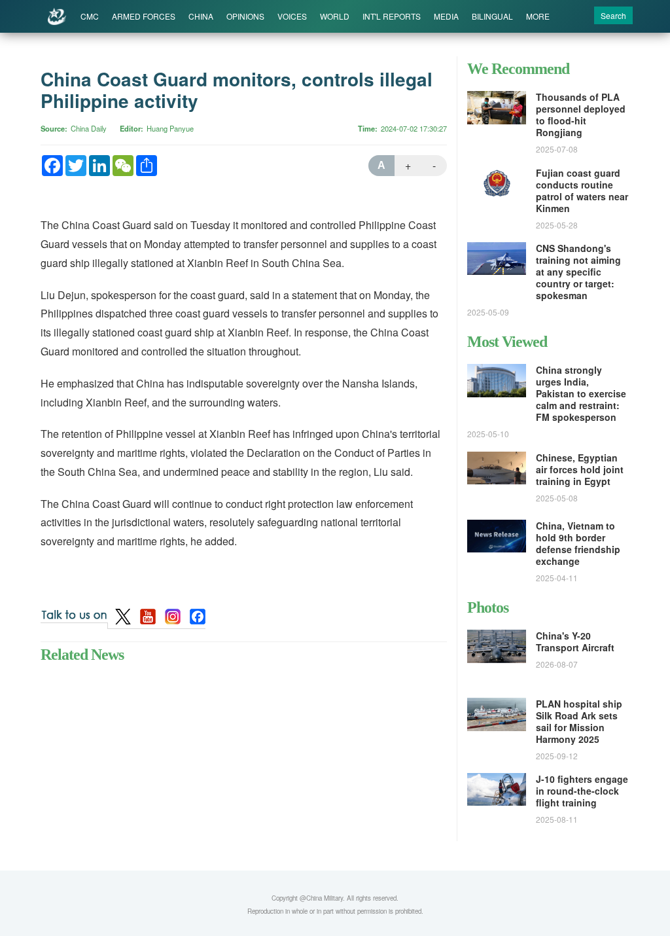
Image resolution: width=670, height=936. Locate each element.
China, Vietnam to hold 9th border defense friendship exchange (578, 543)
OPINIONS (245, 16)
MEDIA (446, 16)
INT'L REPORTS (391, 16)
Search (613, 15)
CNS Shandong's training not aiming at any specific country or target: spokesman (578, 272)
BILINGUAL (492, 16)
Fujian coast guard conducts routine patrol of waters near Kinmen (582, 190)
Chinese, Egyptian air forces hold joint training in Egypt (580, 469)
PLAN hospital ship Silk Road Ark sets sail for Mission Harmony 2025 (579, 721)
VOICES (292, 16)
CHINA (200, 16)
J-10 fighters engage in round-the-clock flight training (582, 790)
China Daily (89, 128)
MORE (538, 16)
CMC (89, 16)
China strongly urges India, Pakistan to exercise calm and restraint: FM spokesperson (581, 393)
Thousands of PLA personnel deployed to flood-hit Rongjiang (581, 114)
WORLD (334, 16)
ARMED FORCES (143, 16)
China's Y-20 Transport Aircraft (575, 641)
